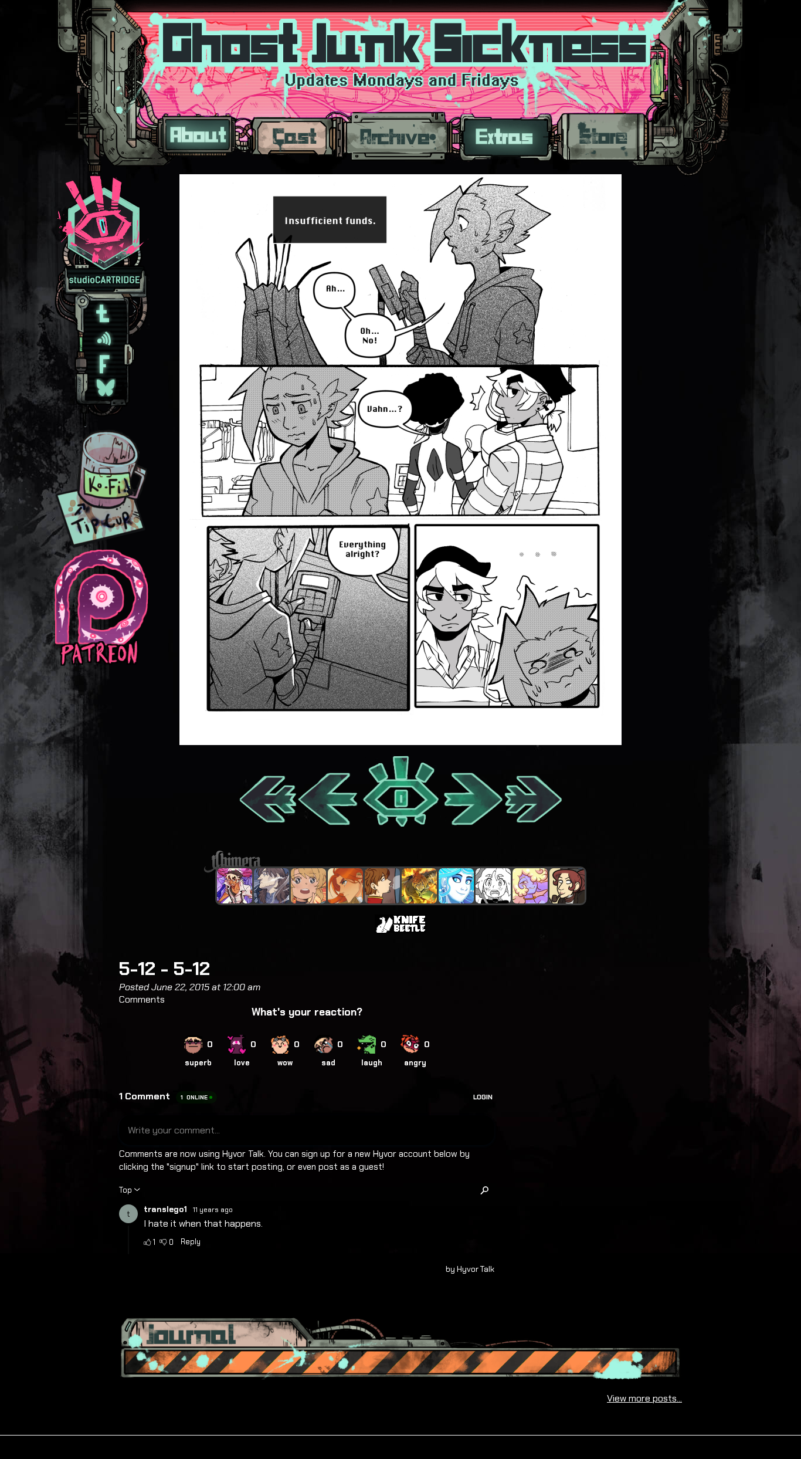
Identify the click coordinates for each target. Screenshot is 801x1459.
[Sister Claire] (530, 885)
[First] (267, 792)
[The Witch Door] (271, 885)
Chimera (394, 861)
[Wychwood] (419, 885)
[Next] (472, 792)
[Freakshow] (382, 885)
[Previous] (328, 792)
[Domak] (493, 885)
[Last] (534, 792)
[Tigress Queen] (345, 885)
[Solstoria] (308, 885)
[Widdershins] (567, 885)
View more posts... (644, 1398)
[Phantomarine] (456, 885)
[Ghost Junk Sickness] (234, 885)
